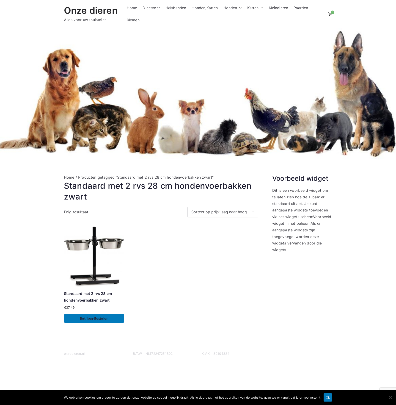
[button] (239, 8)
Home (132, 8)
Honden (230, 8)
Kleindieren (278, 8)
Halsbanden (175, 8)
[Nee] (390, 397)
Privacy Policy (74, 371)
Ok (328, 397)
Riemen (133, 20)
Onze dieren (91, 10)
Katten (253, 8)
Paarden (301, 8)
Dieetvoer (151, 8)
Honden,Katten (205, 8)
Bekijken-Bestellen (94, 318)
